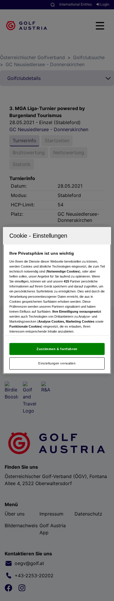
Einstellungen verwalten (56, 363)
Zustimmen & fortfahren (57, 348)
